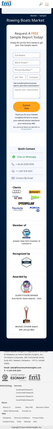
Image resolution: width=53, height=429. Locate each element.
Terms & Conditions (22, 418)
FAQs (19, 421)
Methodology (6, 385)
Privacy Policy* (26, 129)
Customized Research (24, 392)
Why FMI (29, 407)
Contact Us (26, 411)
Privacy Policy (38, 418)
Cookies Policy (8, 421)
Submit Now (26, 107)
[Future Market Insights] (7, 4)
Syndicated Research (24, 389)
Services (18, 385)
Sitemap (27, 421)
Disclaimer (7, 418)
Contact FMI (17, 7)
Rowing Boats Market (25, 20)
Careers (18, 407)
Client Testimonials (11, 411)
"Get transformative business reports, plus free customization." (26, 84)
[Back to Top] (46, 406)
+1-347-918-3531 (13, 370)
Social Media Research (25, 400)
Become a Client (42, 407)
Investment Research (24, 396)
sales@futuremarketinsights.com (25, 367)
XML (35, 421)
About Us (7, 407)
